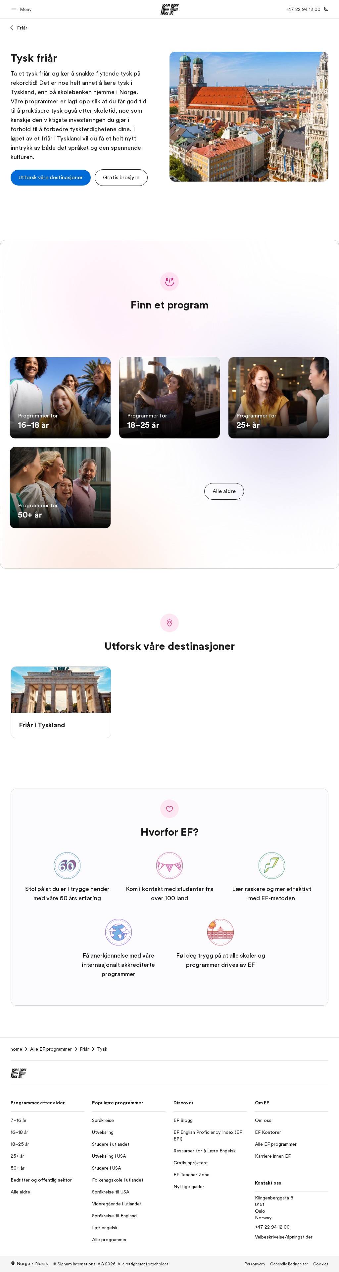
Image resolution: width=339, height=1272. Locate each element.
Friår (22, 27)
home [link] (16, 1049)
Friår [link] (84, 1049)
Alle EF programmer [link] (51, 1049)
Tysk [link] (102, 1049)
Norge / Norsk (32, 1263)
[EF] (170, 9)
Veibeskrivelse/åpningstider (284, 1237)
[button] (22, 9)
